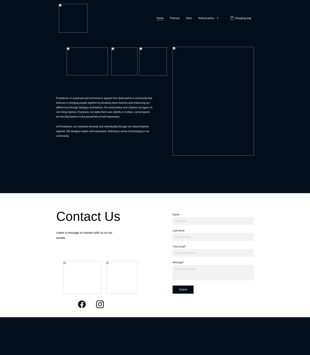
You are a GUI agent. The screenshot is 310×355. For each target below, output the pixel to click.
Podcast (174, 18)
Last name (179, 230)
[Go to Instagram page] (100, 304)
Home (160, 18)
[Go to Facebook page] (82, 304)
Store (189, 18)
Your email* (179, 246)
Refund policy (206, 18)
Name (176, 214)
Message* (178, 262)
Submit (183, 289)
